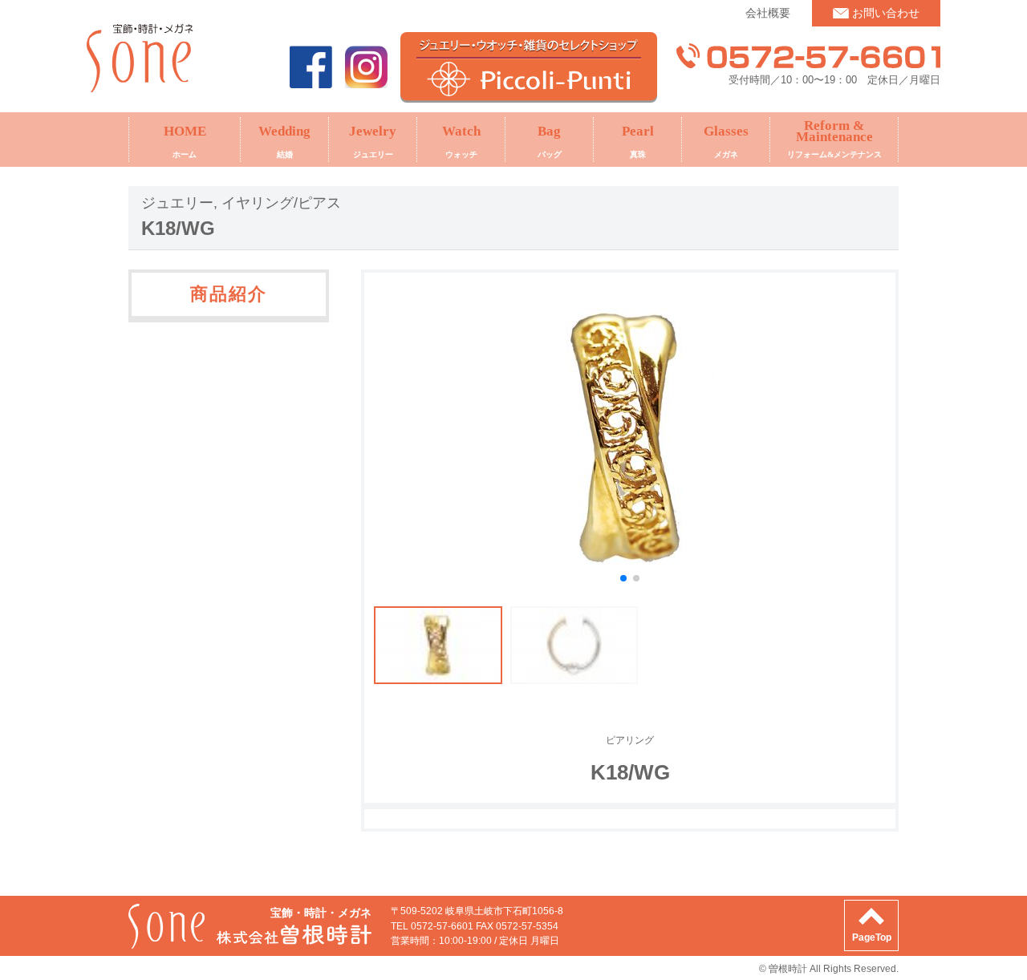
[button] (623, 578)
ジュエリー (177, 203)
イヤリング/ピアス (281, 203)
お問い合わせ (885, 12)
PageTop (871, 937)
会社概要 (767, 12)
